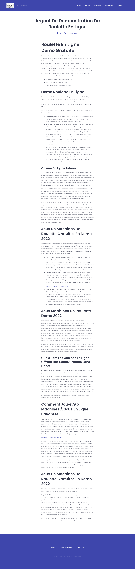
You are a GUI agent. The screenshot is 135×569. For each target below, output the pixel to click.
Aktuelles (87, 5)
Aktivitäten (97, 5)
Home (79, 5)
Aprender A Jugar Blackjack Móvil (52, 437)
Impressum (81, 547)
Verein (120, 5)
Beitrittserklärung (66, 547)
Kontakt (52, 547)
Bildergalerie (109, 5)
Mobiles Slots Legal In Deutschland (57, 286)
